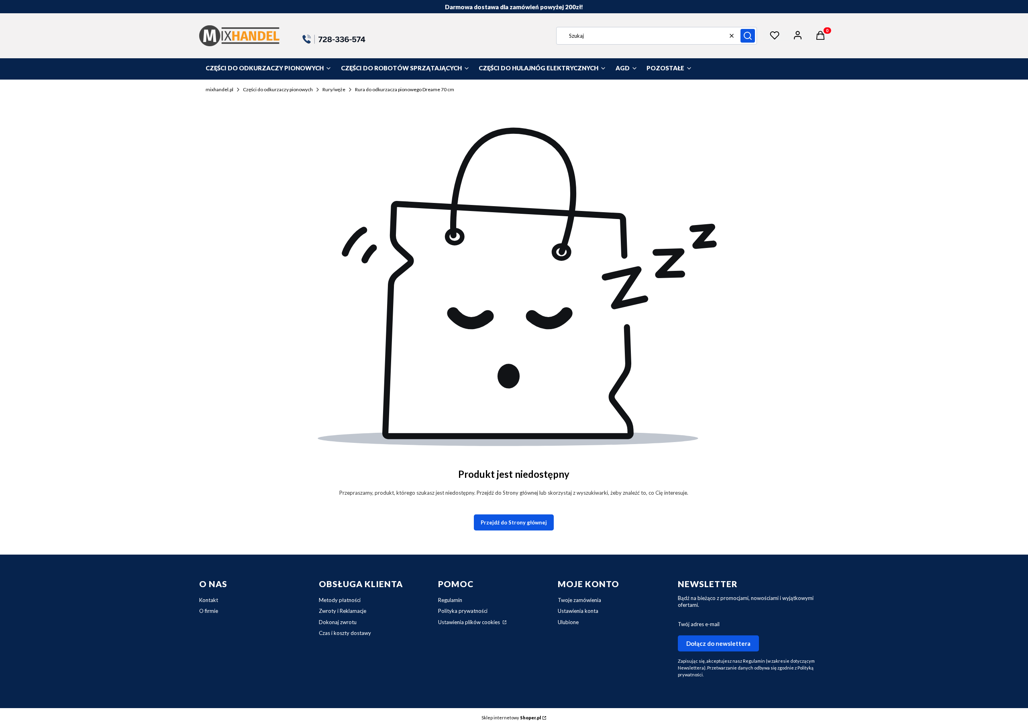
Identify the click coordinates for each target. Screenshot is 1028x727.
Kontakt (208, 600)
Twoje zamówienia (579, 600)
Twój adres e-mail (699, 624)
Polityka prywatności (462, 611)
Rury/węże (333, 89)
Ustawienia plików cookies (469, 622)
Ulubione (568, 622)
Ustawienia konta (578, 611)
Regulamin (450, 600)
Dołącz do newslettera (718, 643)
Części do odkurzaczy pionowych (278, 89)
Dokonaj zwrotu (338, 622)
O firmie (208, 611)
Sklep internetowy (511, 717)
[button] (747, 36)
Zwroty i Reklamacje (342, 611)
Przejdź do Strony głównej (514, 522)
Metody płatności (340, 600)
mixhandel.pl (219, 89)
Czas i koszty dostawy (345, 633)
